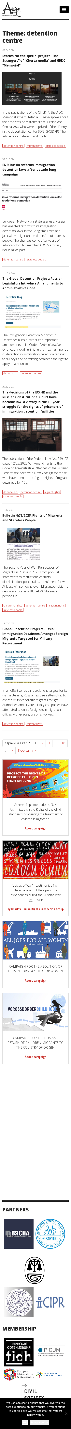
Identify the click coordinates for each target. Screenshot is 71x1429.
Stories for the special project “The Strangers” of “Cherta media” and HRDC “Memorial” (33, 60)
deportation (10, 373)
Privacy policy (39, 1422)
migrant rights (34, 146)
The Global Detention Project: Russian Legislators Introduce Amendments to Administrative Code (32, 283)
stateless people (55, 146)
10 (63, 743)
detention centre (13, 146)
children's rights (12, 605)
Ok (24, 1422)
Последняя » (27, 750)
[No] (66, 1414)
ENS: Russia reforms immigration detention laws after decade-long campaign (29, 169)
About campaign (35, 828)
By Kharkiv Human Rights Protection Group (35, 909)
